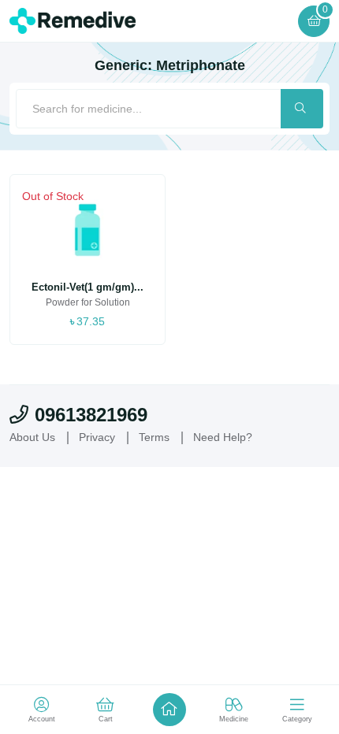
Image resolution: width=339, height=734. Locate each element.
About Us (32, 437)
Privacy (97, 437)
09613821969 (91, 414)
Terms (154, 437)
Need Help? (222, 437)
